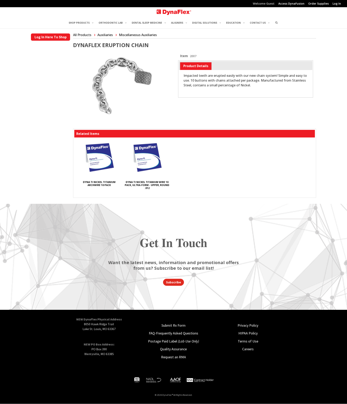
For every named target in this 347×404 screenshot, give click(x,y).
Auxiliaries (105, 35)
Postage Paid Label (173, 341)
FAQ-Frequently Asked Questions (173, 333)
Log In (337, 3)
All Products (82, 35)
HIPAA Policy (248, 333)
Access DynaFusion (291, 3)
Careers (248, 349)
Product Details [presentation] (195, 66)
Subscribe (173, 282)
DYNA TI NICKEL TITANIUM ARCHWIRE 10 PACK (99, 183)
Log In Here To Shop (51, 37)
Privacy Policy (248, 325)
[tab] (196, 66)
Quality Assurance (173, 349)
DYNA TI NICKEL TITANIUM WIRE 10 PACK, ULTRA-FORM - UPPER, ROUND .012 (147, 185)
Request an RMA (173, 357)
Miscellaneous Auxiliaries (138, 35)
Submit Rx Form (173, 325)
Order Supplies (318, 3)
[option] (99, 165)
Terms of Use (248, 341)
